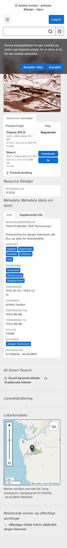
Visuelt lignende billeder (24, 378)
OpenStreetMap (51, 483)
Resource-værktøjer (20, 118)
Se (48, 160)
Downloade (48, 153)
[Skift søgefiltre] (59, 31)
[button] (32, 448)
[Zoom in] (9, 425)
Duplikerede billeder (17, 382)
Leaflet (38, 483)
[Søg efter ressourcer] (50, 31)
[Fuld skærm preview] (32, 84)
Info (9, 215)
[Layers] (54, 426)
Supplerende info (31, 215)
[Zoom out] (9, 463)
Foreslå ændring (20, 173)
